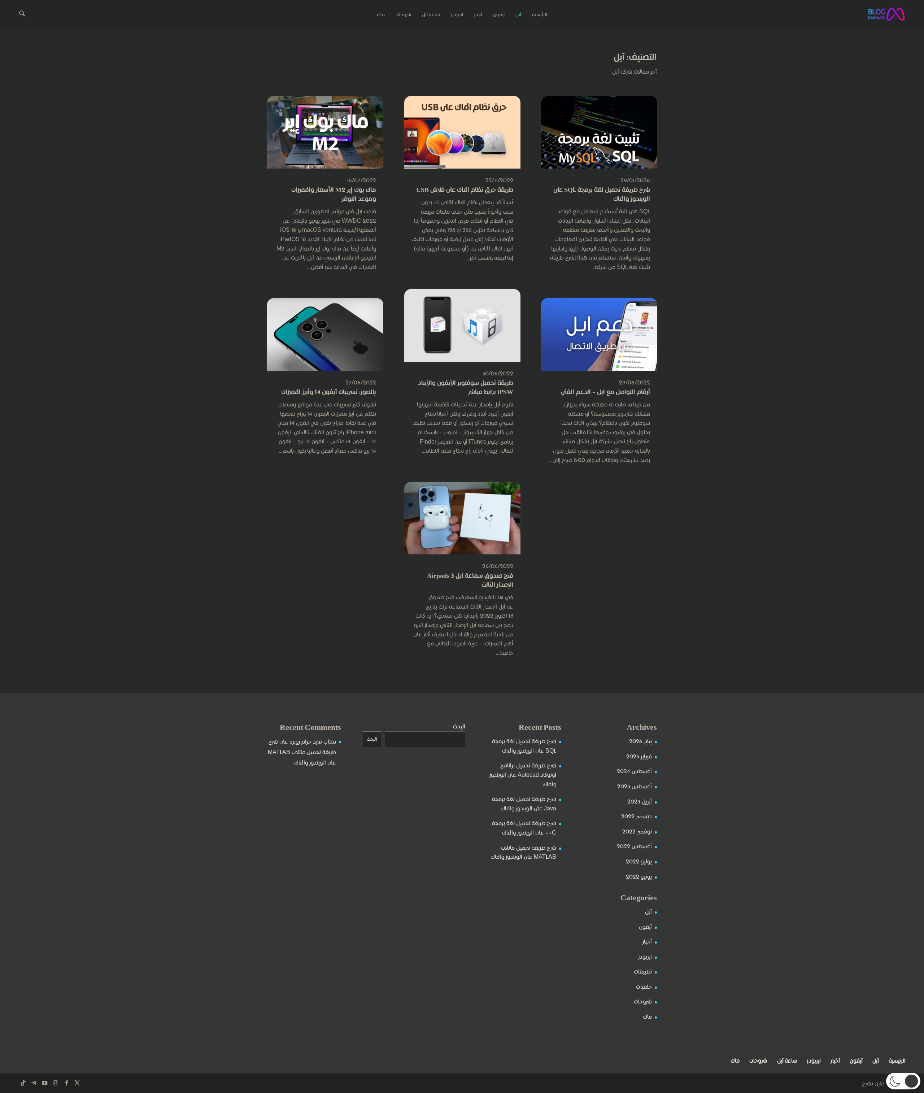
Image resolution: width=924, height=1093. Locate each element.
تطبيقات (643, 971)
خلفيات (644, 987)
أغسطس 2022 (634, 846)
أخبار (647, 941)
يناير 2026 (640, 741)
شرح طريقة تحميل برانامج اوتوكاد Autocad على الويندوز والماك (522, 774)
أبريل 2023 (639, 801)
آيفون (645, 927)
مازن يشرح (873, 1083)
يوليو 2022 (639, 861)
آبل (648, 911)
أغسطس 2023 (634, 786)
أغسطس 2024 (634, 771)
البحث (459, 726)
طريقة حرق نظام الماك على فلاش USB (464, 189)
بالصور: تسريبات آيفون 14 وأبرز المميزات (328, 391)
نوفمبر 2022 (637, 831)
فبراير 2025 (639, 756)
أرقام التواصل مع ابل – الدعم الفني (605, 391)
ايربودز (645, 957)
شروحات (643, 1001)
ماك (647, 1017)
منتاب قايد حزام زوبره (312, 741)
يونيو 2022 (639, 876)
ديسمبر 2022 (636, 816)
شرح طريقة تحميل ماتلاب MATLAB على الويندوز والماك (302, 752)
